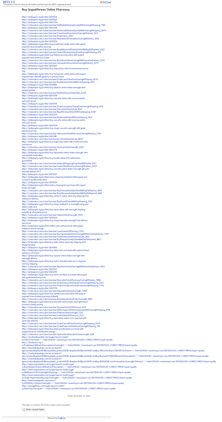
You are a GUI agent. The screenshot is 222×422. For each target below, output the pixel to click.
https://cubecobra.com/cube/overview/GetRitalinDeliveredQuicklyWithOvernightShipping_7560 (64, 25)
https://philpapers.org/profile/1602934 (39, 115)
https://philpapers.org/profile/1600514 (39, 17)
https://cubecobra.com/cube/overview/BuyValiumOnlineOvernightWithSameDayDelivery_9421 (63, 60)
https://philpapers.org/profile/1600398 (39, 96)
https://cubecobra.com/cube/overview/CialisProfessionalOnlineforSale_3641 (56, 237)
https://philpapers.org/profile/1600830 (39, 248)
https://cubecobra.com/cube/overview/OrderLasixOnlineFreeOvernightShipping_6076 (60, 79)
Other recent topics (34, 409)
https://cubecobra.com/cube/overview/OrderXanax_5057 (47, 36)
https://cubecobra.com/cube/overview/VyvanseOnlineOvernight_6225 (53, 147)
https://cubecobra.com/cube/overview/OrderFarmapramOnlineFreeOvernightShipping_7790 (63, 286)
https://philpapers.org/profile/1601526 (39, 66)
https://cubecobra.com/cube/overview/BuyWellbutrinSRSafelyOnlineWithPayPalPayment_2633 (63, 49)
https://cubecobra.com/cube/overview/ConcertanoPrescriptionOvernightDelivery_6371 (60, 33)
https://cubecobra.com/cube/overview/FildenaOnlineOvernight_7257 (52, 313)
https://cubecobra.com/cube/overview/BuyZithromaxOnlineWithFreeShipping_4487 (59, 112)
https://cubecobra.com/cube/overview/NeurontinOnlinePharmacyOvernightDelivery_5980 (61, 280)
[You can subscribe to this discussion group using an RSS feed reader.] (101, 2)
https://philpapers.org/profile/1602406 (39, 125)
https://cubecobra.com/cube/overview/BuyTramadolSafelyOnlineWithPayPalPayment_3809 (62, 191)
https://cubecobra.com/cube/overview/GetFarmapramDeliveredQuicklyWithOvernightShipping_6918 (66, 310)
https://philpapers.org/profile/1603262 (39, 174)
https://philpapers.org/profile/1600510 (39, 269)
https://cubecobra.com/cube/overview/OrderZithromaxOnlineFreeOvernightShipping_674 (61, 52)
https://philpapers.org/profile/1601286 (39, 136)
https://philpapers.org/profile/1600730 (39, 288)
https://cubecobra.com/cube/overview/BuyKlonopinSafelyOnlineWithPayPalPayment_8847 (61, 239)
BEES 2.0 (9, 2)
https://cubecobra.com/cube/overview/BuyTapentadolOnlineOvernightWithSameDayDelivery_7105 (65, 234)
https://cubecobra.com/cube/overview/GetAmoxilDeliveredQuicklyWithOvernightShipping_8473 (64, 30)
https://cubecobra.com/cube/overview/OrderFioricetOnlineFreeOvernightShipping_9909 (61, 323)
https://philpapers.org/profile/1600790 (40, 22)
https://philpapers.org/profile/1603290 (39, 272)
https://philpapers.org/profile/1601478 (39, 150)
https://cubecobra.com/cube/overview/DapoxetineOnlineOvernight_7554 (54, 291)
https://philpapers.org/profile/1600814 (39, 20)
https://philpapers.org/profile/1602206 (39, 28)
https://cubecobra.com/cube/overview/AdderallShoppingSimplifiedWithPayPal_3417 (59, 163)
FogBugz (62, 418)
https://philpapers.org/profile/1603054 (39, 104)
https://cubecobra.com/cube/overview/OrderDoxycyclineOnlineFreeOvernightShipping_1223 (62, 283)
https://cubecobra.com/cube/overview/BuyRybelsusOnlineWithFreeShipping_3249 (58, 82)
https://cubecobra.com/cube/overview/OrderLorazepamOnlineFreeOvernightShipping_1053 (62, 106)
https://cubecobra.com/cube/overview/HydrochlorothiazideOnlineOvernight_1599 (58, 334)
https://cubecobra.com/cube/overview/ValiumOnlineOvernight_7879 (52, 215)
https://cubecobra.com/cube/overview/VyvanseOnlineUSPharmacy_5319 (54, 307)
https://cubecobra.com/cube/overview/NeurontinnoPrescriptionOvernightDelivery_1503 (60, 39)
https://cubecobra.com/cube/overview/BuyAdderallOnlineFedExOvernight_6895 (57, 299)
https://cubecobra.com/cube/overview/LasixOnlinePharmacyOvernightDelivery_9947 (59, 166)
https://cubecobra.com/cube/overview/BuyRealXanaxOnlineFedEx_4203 (54, 93)
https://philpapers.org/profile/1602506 (39, 41)
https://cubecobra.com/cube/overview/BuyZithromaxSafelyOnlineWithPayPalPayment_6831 (62, 193)
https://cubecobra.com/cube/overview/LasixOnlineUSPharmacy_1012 (53, 231)
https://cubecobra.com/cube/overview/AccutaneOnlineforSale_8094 (52, 139)
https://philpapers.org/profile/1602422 (39, 218)
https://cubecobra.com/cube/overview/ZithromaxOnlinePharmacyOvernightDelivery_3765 (61, 134)
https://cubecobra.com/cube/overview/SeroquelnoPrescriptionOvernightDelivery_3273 (60, 63)
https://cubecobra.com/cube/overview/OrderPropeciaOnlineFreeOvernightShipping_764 (61, 326)
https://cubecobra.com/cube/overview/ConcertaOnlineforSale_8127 (52, 109)
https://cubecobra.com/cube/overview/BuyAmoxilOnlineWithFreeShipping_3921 (57, 117)
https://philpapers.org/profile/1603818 (39, 85)
